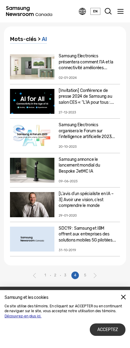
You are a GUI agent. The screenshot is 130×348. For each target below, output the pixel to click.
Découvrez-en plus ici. (23, 316)
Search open (108, 11)
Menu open (120, 11)
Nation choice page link (82, 11)
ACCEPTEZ (107, 329)
